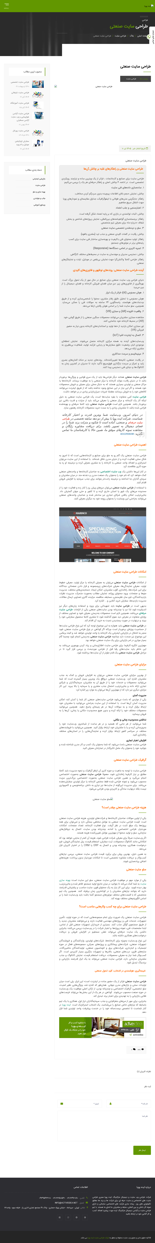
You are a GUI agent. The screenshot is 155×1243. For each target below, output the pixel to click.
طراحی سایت (120, 36)
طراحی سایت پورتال (21, 131)
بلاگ (132, 36)
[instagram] (68, 1217)
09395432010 (45, 1198)
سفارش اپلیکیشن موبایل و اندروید (22, 143)
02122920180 (127, 434)
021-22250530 (59, 1198)
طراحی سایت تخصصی (20, 82)
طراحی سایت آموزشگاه (19, 103)
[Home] (149, 6)
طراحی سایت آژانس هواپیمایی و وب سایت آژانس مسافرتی (20, 117)
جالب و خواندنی (39, 198)
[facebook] (59, 1217)
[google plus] (85, 1217)
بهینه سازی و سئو (39, 191)
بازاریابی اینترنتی (39, 178)
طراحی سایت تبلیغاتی (20, 92)
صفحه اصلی (142, 36)
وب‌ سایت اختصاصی (110, 472)
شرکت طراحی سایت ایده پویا (98, 1237)
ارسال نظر (142, 1150)
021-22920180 (72, 1198)
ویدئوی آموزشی (39, 205)
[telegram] (76, 1217)
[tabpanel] (102, 115)
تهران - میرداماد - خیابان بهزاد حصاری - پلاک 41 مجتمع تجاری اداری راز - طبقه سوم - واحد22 (41, 1207)
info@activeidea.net (66, 1203)
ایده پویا (66, 1005)
